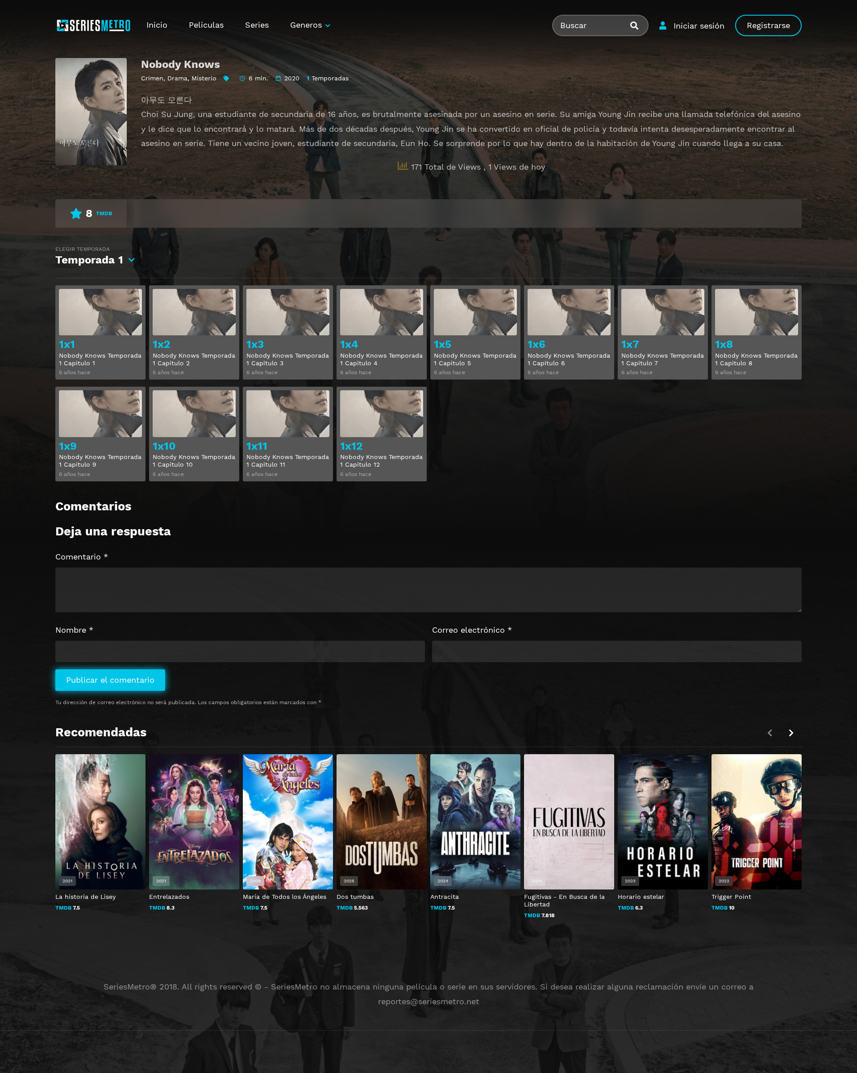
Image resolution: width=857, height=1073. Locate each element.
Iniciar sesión (699, 25)
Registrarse (768, 25)
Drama (177, 78)
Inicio (156, 24)
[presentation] (791, 733)
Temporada (89, 256)
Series (257, 24)
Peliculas (206, 24)
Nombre (74, 630)
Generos (306, 24)
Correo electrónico (472, 630)
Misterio (203, 78)
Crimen (152, 78)
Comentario (81, 556)
